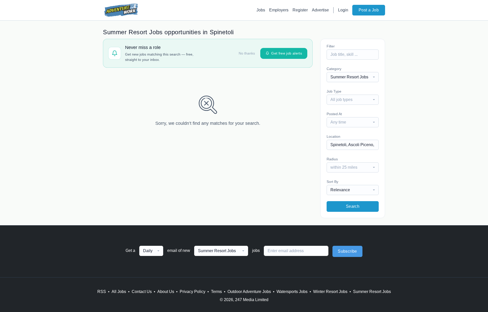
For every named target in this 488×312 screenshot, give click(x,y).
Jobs (260, 10)
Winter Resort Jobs (330, 291)
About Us (165, 291)
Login (343, 10)
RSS (101, 291)
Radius (332, 159)
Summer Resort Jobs (372, 291)
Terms (216, 291)
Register (300, 10)
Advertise (320, 10)
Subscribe (347, 251)
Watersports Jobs (292, 291)
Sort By (332, 182)
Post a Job (369, 10)
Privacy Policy (192, 291)
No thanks (247, 53)
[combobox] (353, 77)
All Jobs (119, 291)
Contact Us (142, 291)
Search (352, 206)
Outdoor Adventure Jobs (249, 291)
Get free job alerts (286, 53)
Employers (278, 10)
